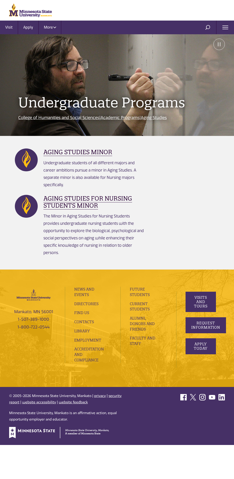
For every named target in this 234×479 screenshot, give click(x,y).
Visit (9, 27)
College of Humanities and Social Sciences (58, 117)
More (49, 27)
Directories (86, 304)
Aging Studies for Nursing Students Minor (87, 202)
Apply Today (200, 346)
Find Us (81, 312)
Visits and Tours (200, 301)
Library (82, 331)
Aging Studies (154, 117)
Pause (219, 44)
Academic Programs (120, 117)
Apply (28, 27)
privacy (100, 396)
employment (87, 340)
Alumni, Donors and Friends (142, 323)
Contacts (84, 322)
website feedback (73, 402)
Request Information (205, 325)
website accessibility (39, 402)
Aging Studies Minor (77, 152)
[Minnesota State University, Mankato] (33, 294)
